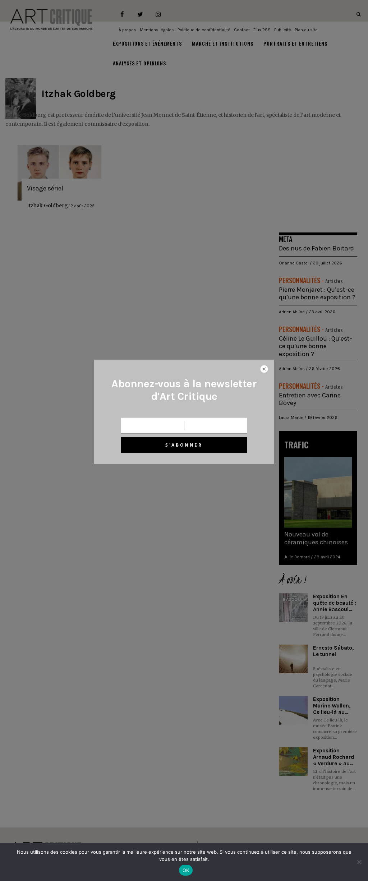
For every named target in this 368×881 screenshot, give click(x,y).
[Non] (359, 862)
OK (186, 870)
